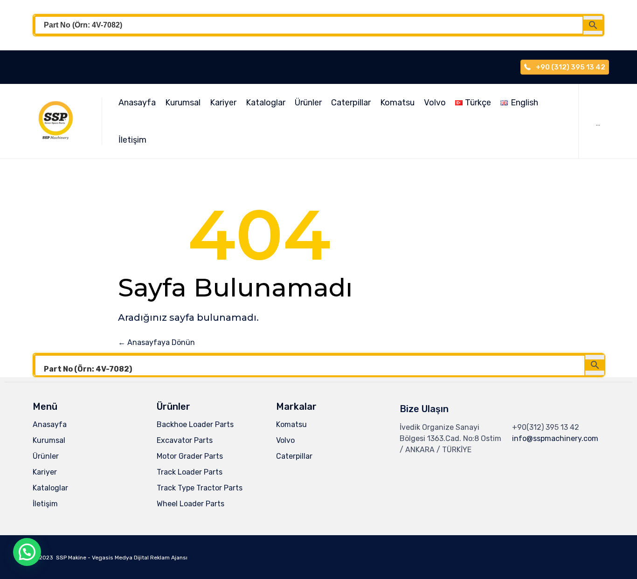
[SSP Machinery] (60, 121)
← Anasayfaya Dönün (156, 342)
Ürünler (308, 102)
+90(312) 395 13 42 (545, 427)
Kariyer (223, 102)
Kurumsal (183, 102)
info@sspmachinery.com (555, 438)
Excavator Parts (185, 440)
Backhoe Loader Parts (195, 424)
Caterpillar (351, 102)
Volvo (435, 102)
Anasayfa (137, 102)
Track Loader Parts (189, 472)
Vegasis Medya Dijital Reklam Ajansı (139, 557)
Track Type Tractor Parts (199, 487)
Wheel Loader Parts (190, 503)
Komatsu (397, 102)
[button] (27, 552)
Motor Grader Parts (190, 456)
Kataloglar (265, 102)
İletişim (132, 140)
